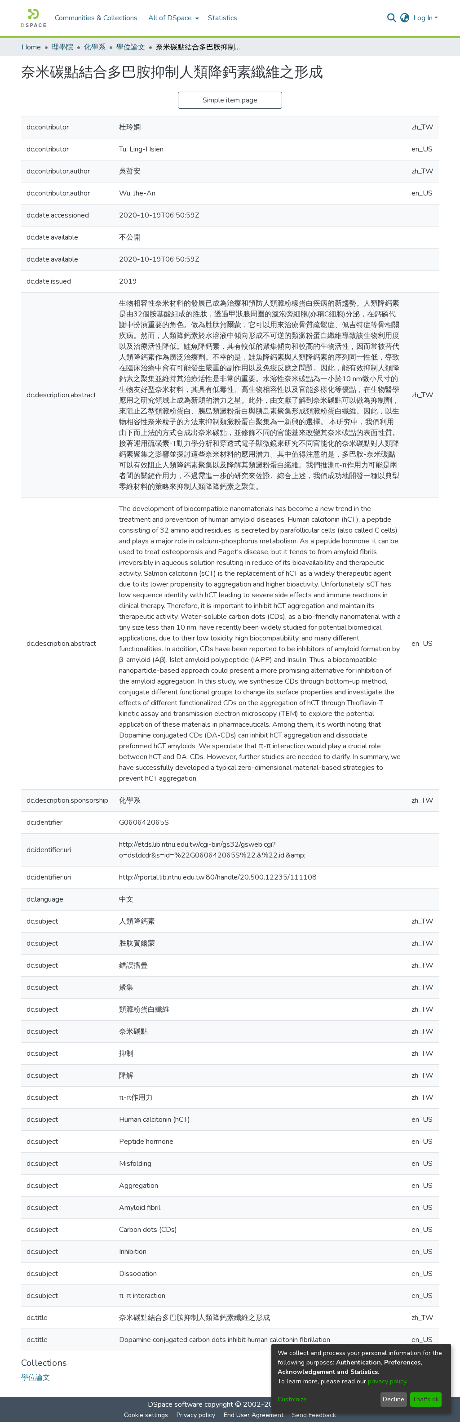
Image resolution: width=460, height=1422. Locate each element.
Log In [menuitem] (423, 18)
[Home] (33, 18)
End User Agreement (253, 1415)
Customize (292, 1399)
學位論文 (130, 47)
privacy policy (387, 1381)
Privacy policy (196, 1415)
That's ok (425, 1399)
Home (31, 47)
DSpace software (175, 1404)
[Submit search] (392, 18)
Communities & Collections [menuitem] (96, 18)
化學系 (95, 47)
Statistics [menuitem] (222, 18)
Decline (393, 1399)
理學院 (62, 47)
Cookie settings (146, 1415)
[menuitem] (172, 18)
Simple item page (230, 100)
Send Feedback (314, 1415)
